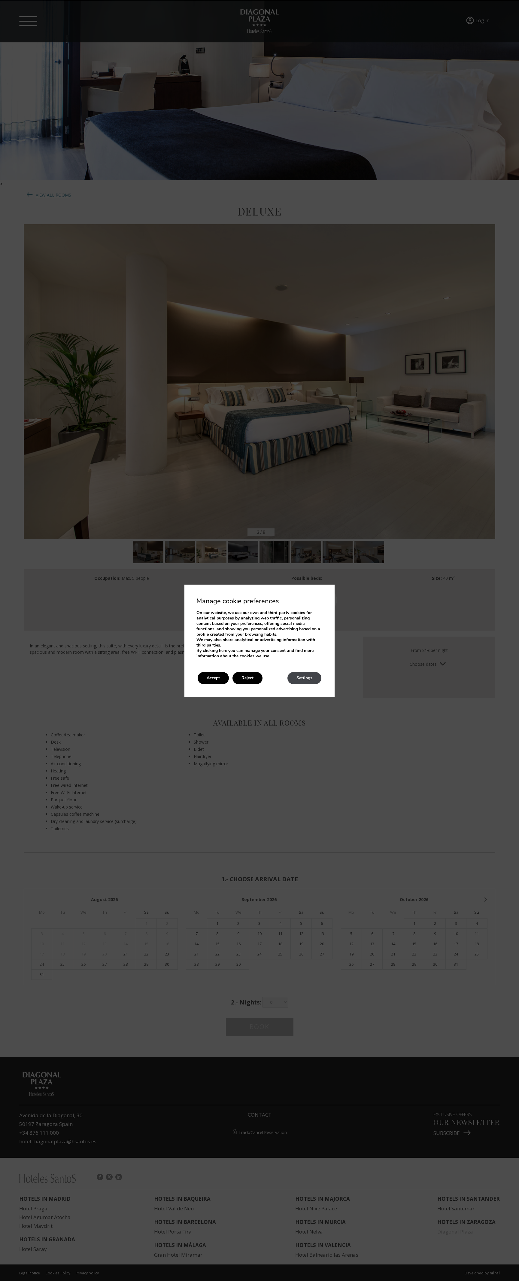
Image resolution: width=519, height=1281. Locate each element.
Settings (304, 678)
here (223, 650)
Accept (213, 678)
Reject (247, 678)
